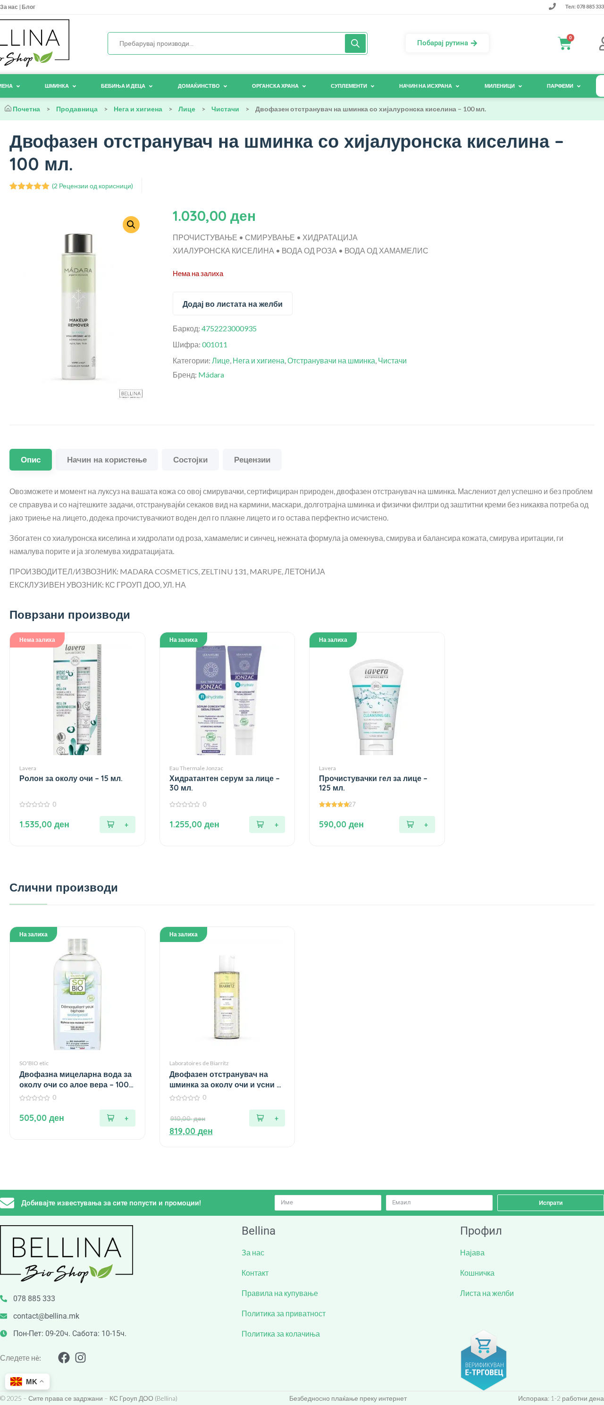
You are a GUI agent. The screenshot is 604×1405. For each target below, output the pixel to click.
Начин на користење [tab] (107, 459)
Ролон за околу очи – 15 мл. (71, 778)
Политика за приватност (284, 1313)
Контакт (255, 1272)
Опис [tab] (31, 459)
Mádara (211, 374)
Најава (472, 1252)
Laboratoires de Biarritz (199, 1063)
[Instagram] (80, 1357)
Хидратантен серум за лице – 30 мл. (224, 783)
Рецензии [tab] (252, 459)
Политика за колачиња (281, 1333)
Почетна (26, 109)
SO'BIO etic (34, 1063)
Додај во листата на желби (233, 304)
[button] (267, 824)
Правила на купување (280, 1292)
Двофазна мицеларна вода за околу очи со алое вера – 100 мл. (75, 1079)
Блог (28, 6)
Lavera (27, 768)
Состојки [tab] (190, 459)
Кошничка (477, 1272)
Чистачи (225, 109)
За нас (9, 6)
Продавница (77, 109)
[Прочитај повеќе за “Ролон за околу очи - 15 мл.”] (117, 824)
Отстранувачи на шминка (331, 360)
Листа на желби (487, 1292)
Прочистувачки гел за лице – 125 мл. (373, 783)
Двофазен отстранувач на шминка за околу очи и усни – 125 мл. (225, 1079)
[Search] (355, 43)
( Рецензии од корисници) (92, 186)
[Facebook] (64, 1357)
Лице (186, 109)
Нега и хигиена (138, 109)
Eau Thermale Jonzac (196, 768)
